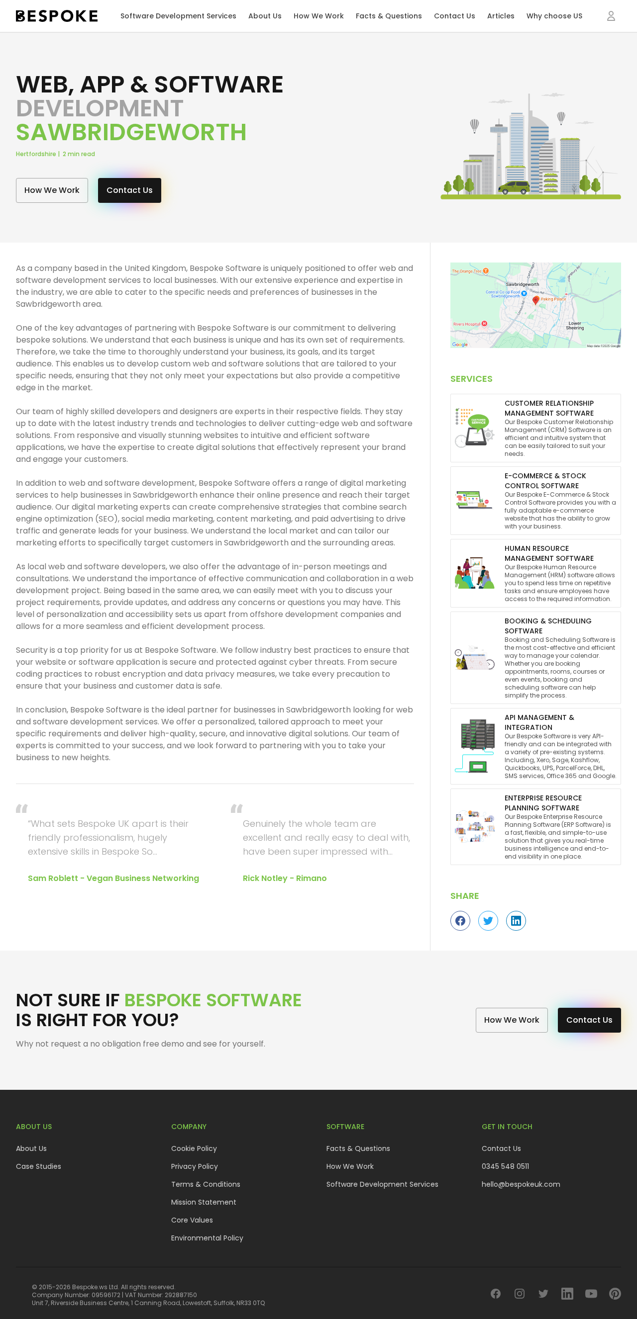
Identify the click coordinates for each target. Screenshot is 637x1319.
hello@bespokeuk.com (521, 1184)
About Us (265, 16)
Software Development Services (178, 16)
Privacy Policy (194, 1166)
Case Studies (38, 1166)
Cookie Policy (194, 1148)
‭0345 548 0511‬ (505, 1166)
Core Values (192, 1220)
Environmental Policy (207, 1238)
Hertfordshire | (39, 154)
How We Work (319, 16)
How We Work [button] (52, 190)
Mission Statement (203, 1202)
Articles (501, 16)
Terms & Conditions (205, 1184)
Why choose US (554, 16)
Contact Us (454, 16)
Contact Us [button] (129, 190)
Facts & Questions (389, 16)
